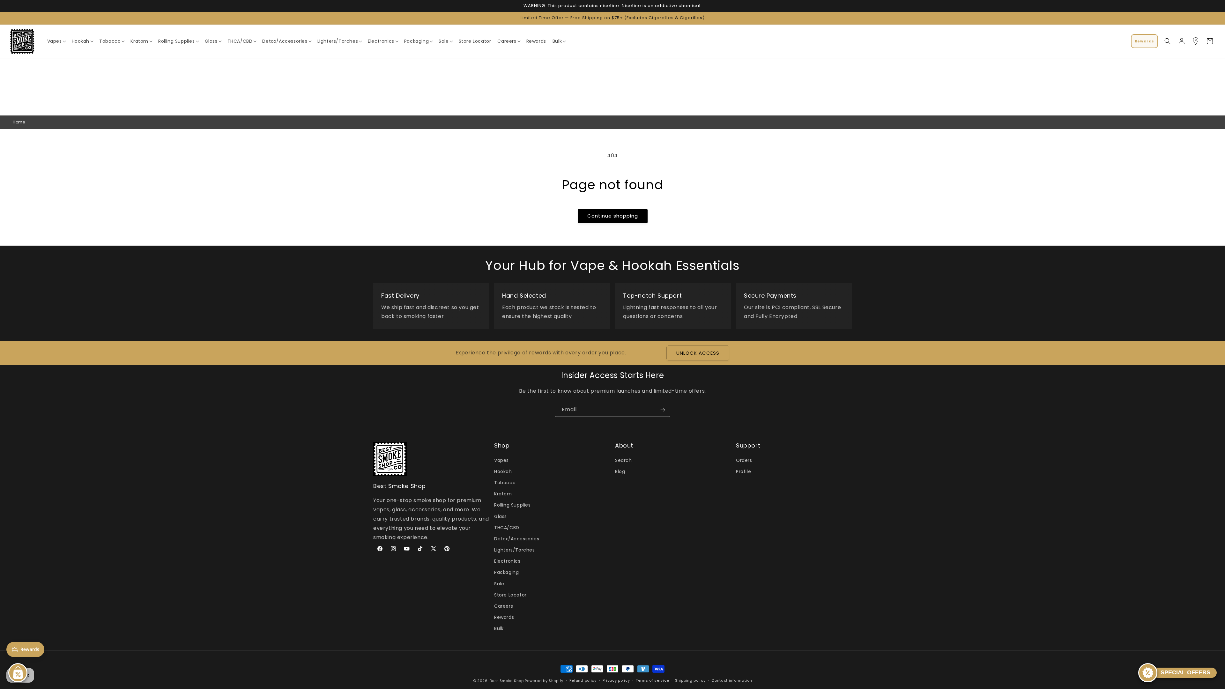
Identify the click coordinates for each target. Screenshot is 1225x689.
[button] (56, 41)
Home (19, 122)
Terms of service (652, 680)
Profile (743, 471)
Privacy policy (616, 680)
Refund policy (583, 680)
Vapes (501, 460)
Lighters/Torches (514, 550)
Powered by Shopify (544, 680)
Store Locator (510, 595)
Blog (620, 471)
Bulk (498, 628)
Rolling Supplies (512, 505)
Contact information (731, 680)
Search (623, 460)
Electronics (507, 561)
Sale (499, 584)
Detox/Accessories (516, 539)
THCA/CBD (506, 527)
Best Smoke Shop (507, 680)
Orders (744, 460)
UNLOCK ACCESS (697, 353)
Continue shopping (612, 215)
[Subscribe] (663, 409)
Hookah (503, 471)
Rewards (504, 617)
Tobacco (505, 482)
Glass (500, 516)
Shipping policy (690, 680)
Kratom (503, 494)
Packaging (506, 572)
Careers (503, 606)
